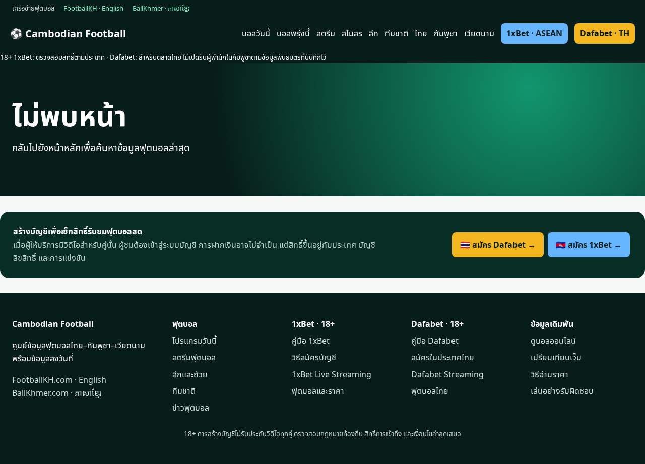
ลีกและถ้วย (190, 374)
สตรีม (325, 33)
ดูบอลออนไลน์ (553, 340)
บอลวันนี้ (256, 33)
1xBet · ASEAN (534, 33)
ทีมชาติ (396, 33)
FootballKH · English (93, 8)
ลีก (373, 33)
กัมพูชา (446, 33)
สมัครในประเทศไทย (442, 357)
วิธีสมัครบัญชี (314, 357)
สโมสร (352, 33)
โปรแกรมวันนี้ (194, 340)
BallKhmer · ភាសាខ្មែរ (161, 8)
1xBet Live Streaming (331, 374)
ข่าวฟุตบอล (190, 407)
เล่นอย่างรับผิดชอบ (562, 390)
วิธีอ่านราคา (549, 374)
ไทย (421, 33)
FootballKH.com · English (59, 379)
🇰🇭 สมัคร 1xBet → (589, 244)
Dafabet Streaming (447, 374)
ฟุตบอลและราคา (318, 390)
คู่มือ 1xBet (311, 340)
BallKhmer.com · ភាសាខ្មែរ (57, 393)
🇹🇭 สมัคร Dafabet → (498, 244)
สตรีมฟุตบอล (194, 357)
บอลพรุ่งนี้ (293, 33)
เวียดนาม (479, 33)
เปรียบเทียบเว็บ (556, 357)
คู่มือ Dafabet (435, 340)
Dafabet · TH (604, 33)
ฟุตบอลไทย (429, 390)
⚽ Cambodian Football (68, 33)
